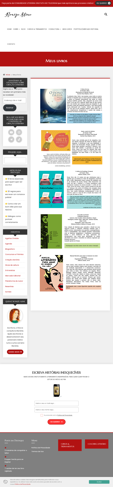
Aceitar (99, 482)
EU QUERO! (102, 3)
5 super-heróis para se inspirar (14, 460)
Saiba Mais (14, 352)
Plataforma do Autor (14, 281)
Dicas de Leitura (12, 265)
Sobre (16, 29)
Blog (23, 29)
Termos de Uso (37, 451)
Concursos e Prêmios (14, 254)
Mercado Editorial (12, 275)
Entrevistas (10, 270)
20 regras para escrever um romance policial (15, 194)
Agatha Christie (12, 238)
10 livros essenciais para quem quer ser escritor (14, 182)
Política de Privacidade (40, 448)
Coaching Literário (97, 444)
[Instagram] (19, 132)
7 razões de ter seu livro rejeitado (14, 469)
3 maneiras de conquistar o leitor (16, 451)
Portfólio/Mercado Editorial (86, 29)
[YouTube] (11, 132)
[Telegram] (11, 139)
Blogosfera (10, 249)
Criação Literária (12, 260)
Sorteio (8, 291)
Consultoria (54, 29)
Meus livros (67, 29)
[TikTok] (19, 139)
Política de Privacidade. (64, 415)
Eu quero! (56, 422)
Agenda (8, 243)
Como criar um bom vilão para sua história (13, 206)
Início (8, 75)
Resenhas (9, 286)
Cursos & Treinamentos (37, 29)
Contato (11, 44)
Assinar (9, 107)
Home (9, 29)
